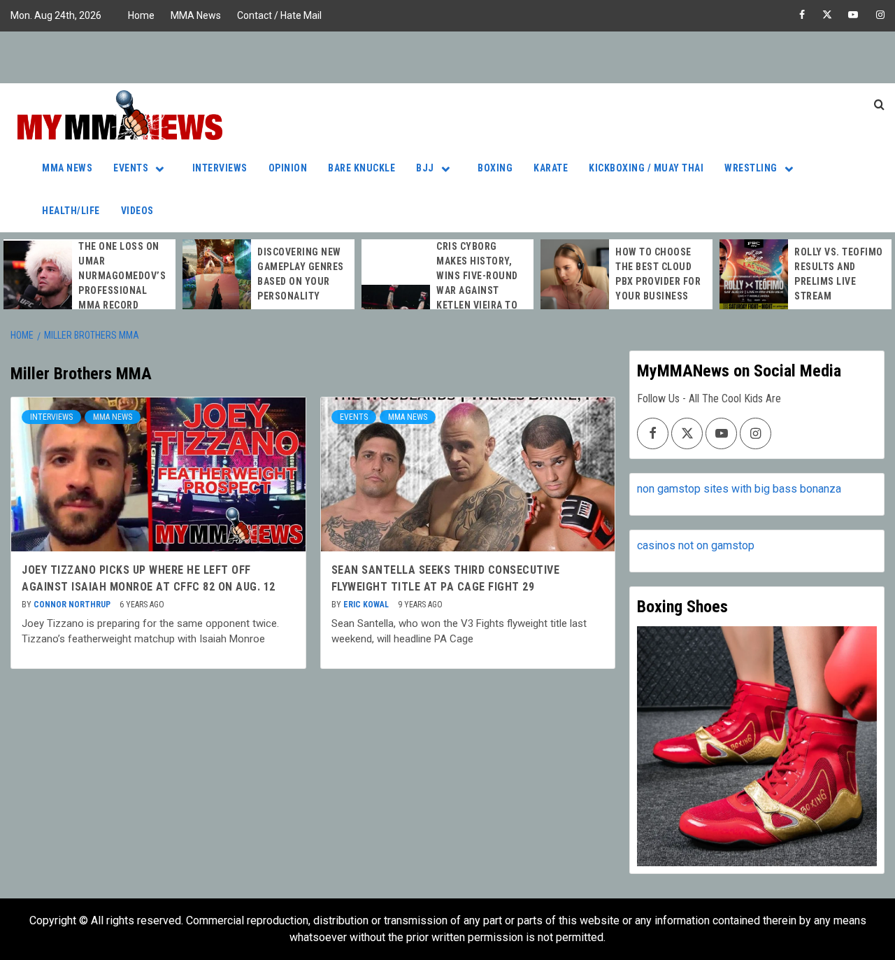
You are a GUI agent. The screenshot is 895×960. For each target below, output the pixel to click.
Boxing (495, 168)
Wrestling (751, 168)
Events (130, 168)
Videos (137, 210)
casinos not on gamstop (695, 545)
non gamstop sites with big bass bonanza (739, 488)
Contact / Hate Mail (279, 15)
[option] (89, 276)
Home (141, 15)
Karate (551, 168)
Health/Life (71, 210)
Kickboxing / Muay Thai (646, 168)
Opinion (288, 168)
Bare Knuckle (361, 168)
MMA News (196, 15)
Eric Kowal (367, 604)
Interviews (220, 168)
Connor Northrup (73, 604)
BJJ (425, 168)
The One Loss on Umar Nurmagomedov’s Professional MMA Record (122, 276)
